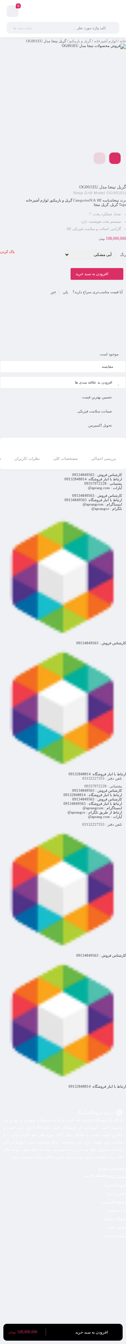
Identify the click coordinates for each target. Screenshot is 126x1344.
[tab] (103, 454)
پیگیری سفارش (114, 1235)
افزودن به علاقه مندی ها (93, 382)
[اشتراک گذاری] (115, 158)
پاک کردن (7, 252)
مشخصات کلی (65, 458)
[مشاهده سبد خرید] (12, 12)
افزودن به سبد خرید (92, 273)
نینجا (116, 200)
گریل (114, 205)
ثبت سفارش (116, 1210)
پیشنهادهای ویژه (113, 1202)
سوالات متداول (114, 1219)
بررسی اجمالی (103, 458)
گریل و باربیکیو (80, 41)
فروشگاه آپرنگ (114, 1185)
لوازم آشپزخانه (105, 41)
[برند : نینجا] (63, 323)
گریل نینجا (101, 205)
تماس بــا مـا (117, 1193)
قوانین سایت (116, 1227)
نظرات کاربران (27, 458)
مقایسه (107, 366)
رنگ (123, 255)
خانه (123, 41)
